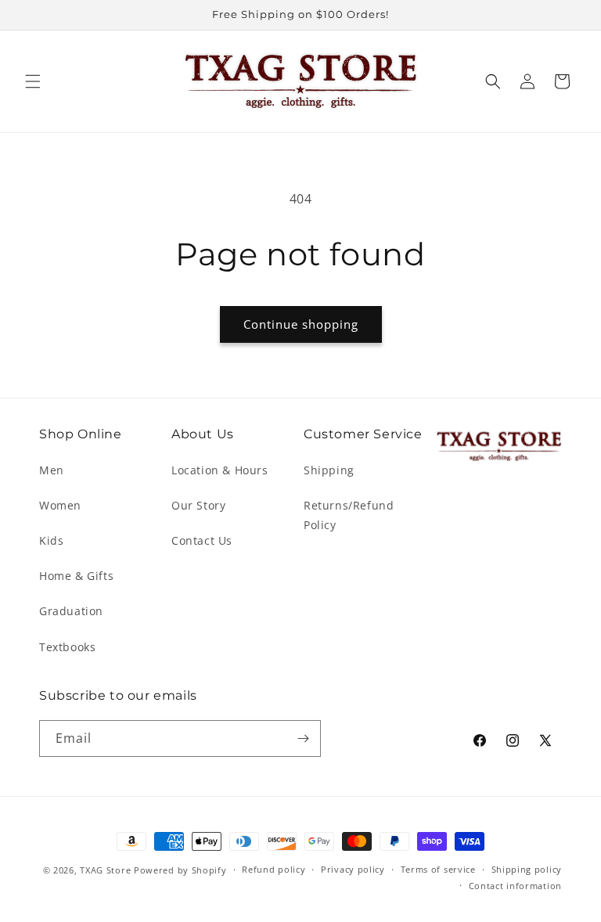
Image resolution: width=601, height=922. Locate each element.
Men (51, 470)
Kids (51, 540)
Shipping (329, 470)
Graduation (71, 610)
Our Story (198, 505)
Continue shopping (300, 324)
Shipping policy (527, 869)
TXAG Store (107, 870)
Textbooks (67, 646)
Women (60, 505)
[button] (33, 81)
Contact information (515, 885)
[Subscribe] (303, 738)
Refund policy (273, 869)
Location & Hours (219, 470)
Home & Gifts (76, 575)
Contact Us (201, 540)
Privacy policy (353, 869)
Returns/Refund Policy (349, 515)
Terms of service (438, 869)
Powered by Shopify (180, 870)
